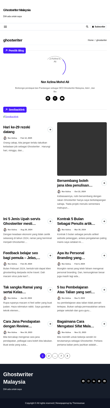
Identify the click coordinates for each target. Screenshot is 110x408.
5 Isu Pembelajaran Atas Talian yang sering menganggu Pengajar (76, 292)
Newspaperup (62, 403)
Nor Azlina (12, 138)
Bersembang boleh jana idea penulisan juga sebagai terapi (73, 185)
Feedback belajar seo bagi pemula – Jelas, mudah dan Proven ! (20, 257)
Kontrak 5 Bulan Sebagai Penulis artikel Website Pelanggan (75, 223)
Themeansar (78, 403)
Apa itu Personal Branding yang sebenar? (70, 257)
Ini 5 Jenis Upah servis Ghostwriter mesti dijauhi (21, 223)
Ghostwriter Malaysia (16, 10)
